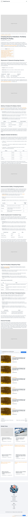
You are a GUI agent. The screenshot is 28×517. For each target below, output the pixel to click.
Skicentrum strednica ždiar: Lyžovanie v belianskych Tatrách (20, 438)
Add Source (24, 515)
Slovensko (14, 498)
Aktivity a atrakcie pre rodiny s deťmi (6, 51)
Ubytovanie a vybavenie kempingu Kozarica (7, 50)
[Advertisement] (14, 8)
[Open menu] (26, 1)
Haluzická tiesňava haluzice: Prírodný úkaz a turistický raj (7, 420)
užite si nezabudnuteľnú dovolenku (6, 81)
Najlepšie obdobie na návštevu (5, 52)
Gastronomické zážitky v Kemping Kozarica (7, 53)
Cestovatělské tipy (14, 496)
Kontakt (14, 508)
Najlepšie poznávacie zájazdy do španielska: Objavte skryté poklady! (21, 455)
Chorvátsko (14, 497)
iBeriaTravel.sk (3, 40)
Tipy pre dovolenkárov (14, 501)
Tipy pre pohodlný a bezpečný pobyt (6, 55)
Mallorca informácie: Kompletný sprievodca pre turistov (6, 472)
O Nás (14, 507)
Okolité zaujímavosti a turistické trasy (6, 54)
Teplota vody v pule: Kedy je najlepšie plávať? (21, 420)
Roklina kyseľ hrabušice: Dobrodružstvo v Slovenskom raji (7, 438)
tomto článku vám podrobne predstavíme (11, 45)
